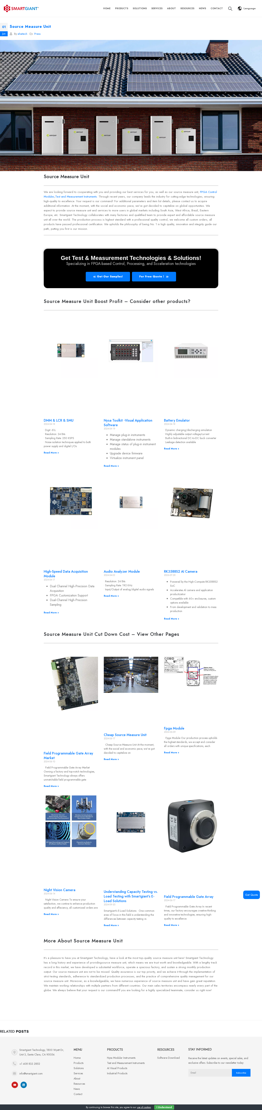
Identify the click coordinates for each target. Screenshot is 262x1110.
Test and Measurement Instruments (76, 196)
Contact (217, 8)
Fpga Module (174, 728)
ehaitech (22, 34)
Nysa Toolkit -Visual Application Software (128, 423)
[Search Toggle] (230, 8)
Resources (187, 8)
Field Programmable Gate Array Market (68, 755)
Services (156, 8)
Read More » (51, 452)
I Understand (164, 1107)
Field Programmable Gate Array (188, 896)
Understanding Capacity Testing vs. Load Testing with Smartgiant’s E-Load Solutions (131, 896)
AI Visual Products (117, 1068)
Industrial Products (117, 1073)
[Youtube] (15, 1085)
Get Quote (251, 895)
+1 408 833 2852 (29, 1064)
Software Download (168, 1058)
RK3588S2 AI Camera (180, 571)
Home (106, 8)
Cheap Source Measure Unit (125, 734)
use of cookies (144, 1107)
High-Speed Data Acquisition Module (66, 574)
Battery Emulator (177, 420)
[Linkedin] (24, 1085)
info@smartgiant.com (31, 1073)
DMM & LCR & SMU (58, 420)
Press (37, 34)
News (202, 8)
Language (250, 8)
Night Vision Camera (59, 890)
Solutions (140, 8)
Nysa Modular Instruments (121, 1058)
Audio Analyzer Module (122, 571)
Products (121, 8)
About (171, 8)
